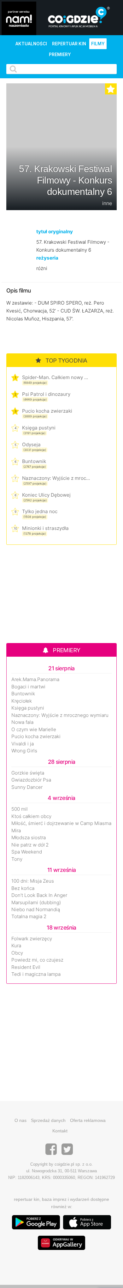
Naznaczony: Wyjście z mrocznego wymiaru (56, 478)
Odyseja (31, 444)
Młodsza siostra (28, 837)
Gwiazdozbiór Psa (31, 780)
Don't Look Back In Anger (39, 895)
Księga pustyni (39, 428)
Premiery (60, 54)
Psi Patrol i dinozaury (46, 394)
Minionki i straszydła (45, 528)
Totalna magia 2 (28, 916)
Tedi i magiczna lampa (36, 974)
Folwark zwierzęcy (31, 939)
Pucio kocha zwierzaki (47, 411)
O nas (20, 1120)
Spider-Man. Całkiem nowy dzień (56, 377)
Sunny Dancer (27, 787)
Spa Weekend (26, 852)
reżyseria (47, 258)
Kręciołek (21, 701)
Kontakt (59, 1130)
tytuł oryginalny (54, 232)
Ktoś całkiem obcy (31, 816)
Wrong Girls (24, 751)
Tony (16, 859)
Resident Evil (25, 967)
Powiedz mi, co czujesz (37, 960)
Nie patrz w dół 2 (30, 845)
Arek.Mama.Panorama (35, 679)
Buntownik (34, 461)
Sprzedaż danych (48, 1120)
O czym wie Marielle (33, 729)
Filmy (98, 43)
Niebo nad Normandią (35, 909)
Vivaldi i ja (22, 744)
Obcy (17, 953)
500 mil (19, 809)
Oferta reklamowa (88, 1120)
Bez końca (22, 888)
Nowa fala (22, 722)
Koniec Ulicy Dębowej (46, 495)
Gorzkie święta (27, 773)
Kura (16, 946)
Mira (16, 831)
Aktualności (31, 43)
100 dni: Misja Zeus (32, 881)
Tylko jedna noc (39, 511)
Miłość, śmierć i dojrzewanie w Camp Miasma (61, 823)
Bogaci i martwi (28, 687)
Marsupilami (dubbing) (36, 902)
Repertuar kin (69, 43)
